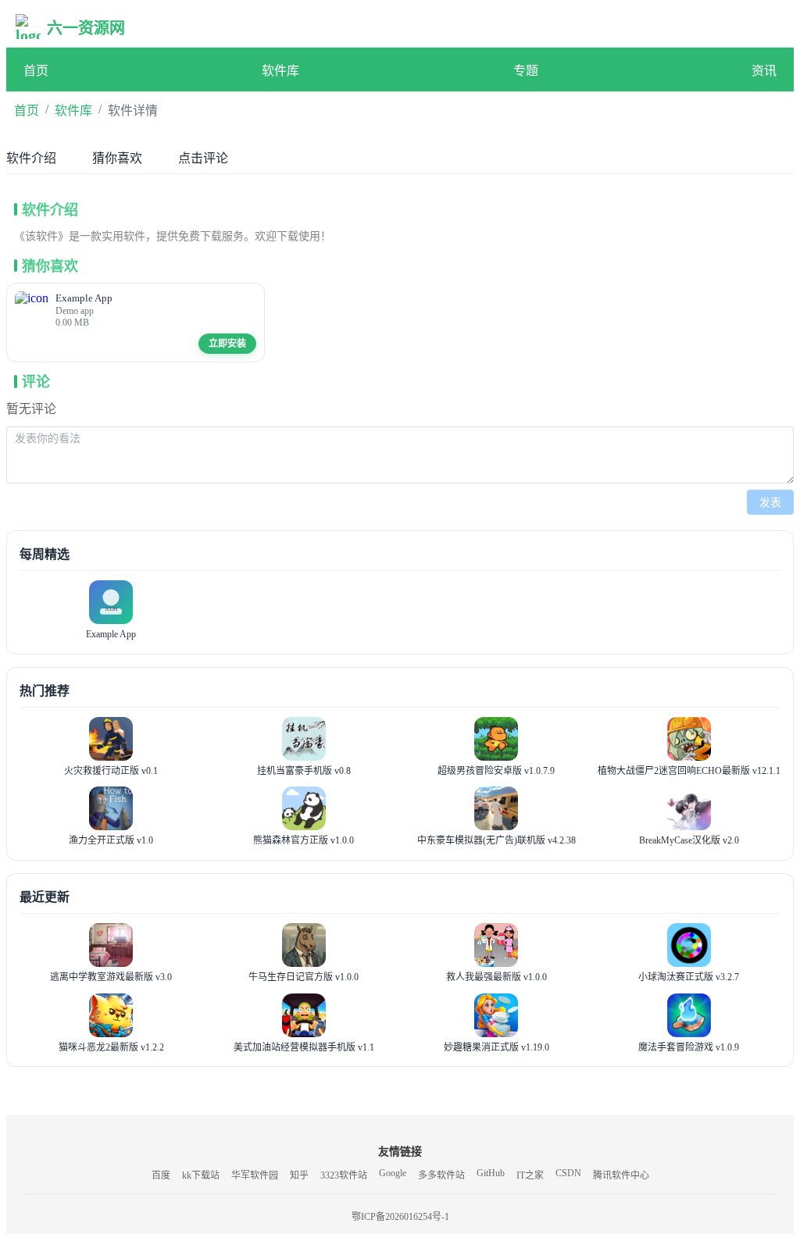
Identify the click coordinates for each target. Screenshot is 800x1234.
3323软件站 (343, 1175)
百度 (161, 1175)
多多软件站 (441, 1175)
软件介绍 (31, 158)
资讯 (764, 70)
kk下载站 (201, 1175)
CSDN (568, 1173)
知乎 (299, 1175)
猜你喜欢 (117, 158)
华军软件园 (254, 1175)
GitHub (491, 1173)
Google (392, 1173)
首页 (35, 70)
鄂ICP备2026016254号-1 (400, 1216)
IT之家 (530, 1175)
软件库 (280, 70)
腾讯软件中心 (621, 1175)
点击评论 (203, 158)
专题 (525, 70)
